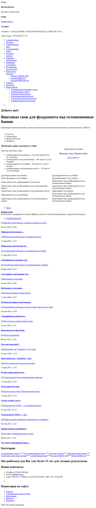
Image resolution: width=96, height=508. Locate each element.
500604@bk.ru (7, 22)
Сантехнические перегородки (23, 98)
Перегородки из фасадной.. (13, 330)
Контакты (10, 85)
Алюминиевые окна (38, 456)
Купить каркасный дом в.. (13, 372)
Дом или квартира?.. (10, 344)
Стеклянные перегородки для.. (15, 274)
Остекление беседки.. (10, 386)
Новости (9, 498)
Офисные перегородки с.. (12, 232)
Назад (8, 208)
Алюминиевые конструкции (23, 101)
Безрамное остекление (11, 63)
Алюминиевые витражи (12, 41)
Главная (9, 83)
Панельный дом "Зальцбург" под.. (16, 358)
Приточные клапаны (11, 72)
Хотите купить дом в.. (11, 400)
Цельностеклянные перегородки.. (16, 302)
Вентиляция (11, 496)
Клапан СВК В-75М (19, 76)
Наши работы (12, 87)
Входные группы (10, 54)
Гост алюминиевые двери (34, 453)
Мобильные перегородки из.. (14, 246)
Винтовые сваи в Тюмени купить (73, 153)
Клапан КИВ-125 (18, 78)
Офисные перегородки (11, 59)
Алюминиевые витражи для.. (14, 260)
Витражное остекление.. (12, 288)
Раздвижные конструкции (11, 68)
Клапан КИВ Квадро (20, 80)
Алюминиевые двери (20, 92)
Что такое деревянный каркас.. (15, 443)
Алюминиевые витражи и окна (24, 89)
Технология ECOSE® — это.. (14, 415)
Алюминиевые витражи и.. (13, 316)
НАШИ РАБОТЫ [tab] (13, 218)
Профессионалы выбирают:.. (14, 429)
